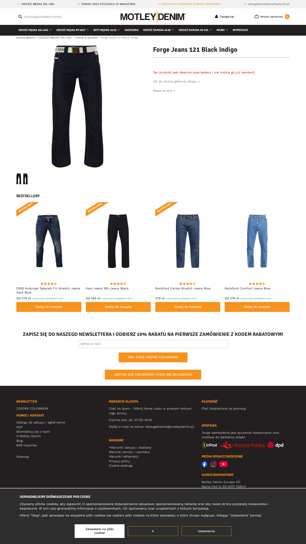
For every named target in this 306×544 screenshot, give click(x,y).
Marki (221, 30)
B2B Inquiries (26, 445)
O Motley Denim (28, 436)
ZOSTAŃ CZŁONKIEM (32, 408)
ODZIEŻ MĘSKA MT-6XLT (70, 30)
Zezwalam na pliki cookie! (100, 531)
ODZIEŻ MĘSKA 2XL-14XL (33, 30)
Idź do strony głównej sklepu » (176, 81)
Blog (19, 441)
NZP (19, 427)
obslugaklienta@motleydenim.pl (269, 4)
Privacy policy (119, 461)
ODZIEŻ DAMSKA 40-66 (157, 30)
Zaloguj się (226, 16)
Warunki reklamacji (123, 456)
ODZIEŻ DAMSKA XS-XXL (194, 30)
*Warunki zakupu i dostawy (130, 447)
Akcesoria (132, 30)
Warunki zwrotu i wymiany (129, 452)
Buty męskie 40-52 (104, 30)
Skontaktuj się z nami (33, 431)
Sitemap (22, 456)
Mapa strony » (164, 90)
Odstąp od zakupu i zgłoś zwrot (40, 422)
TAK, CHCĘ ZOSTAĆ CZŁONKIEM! (153, 357)
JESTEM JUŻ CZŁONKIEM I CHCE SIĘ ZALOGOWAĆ (153, 374)
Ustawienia (206, 531)
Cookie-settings (121, 465)
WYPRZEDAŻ (240, 30)
